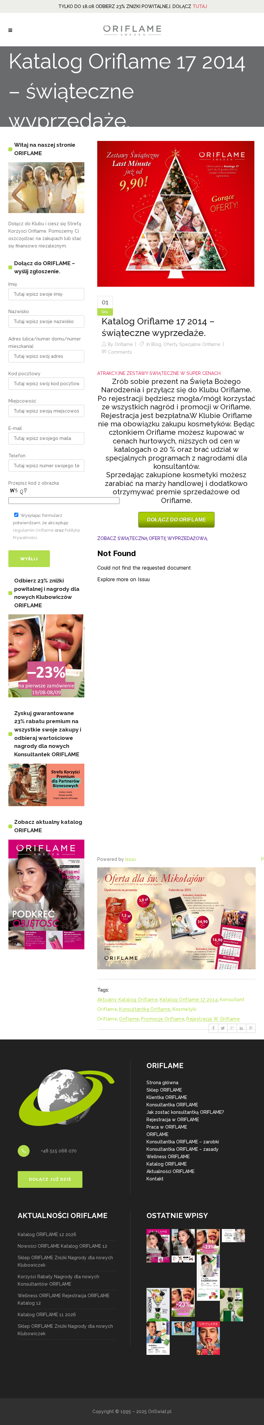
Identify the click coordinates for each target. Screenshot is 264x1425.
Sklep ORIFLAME (164, 1090)
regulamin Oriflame (33, 530)
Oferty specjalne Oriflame (192, 344)
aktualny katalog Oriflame (127, 999)
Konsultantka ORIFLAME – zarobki (182, 1141)
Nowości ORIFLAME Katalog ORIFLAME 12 (62, 1246)
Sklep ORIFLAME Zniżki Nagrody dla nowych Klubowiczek (65, 1261)
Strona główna (162, 1082)
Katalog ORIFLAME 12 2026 (47, 1234)
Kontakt (155, 1178)
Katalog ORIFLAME (166, 1164)
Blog (156, 344)
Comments (120, 352)
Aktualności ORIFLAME (170, 1171)
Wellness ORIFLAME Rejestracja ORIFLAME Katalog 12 (63, 1299)
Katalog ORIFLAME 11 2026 (47, 1314)
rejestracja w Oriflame (213, 1018)
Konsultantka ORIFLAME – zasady (182, 1149)
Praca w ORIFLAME (166, 1127)
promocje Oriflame (162, 1018)
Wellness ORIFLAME (168, 1156)
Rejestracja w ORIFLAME (172, 1119)
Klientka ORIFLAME (166, 1097)
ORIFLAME (157, 1134)
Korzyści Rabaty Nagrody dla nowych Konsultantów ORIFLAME (58, 1280)
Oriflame (124, 344)
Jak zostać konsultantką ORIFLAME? (185, 1112)
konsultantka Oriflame (144, 1009)
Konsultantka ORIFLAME (172, 1104)
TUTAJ (200, 6)
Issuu (130, 859)
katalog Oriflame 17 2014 (189, 999)
